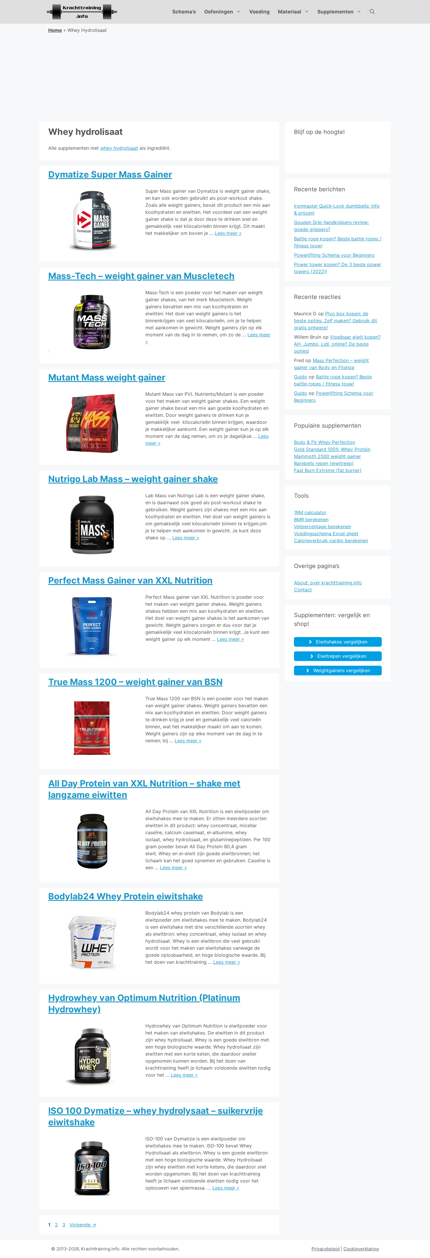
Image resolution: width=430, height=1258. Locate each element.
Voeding (259, 12)
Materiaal (289, 12)
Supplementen (335, 12)
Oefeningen (218, 12)
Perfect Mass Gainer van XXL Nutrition (130, 580)
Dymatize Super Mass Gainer (110, 174)
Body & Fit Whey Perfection (324, 442)
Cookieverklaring (361, 1249)
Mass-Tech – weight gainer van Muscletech (141, 276)
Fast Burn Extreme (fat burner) (328, 470)
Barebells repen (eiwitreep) (324, 463)
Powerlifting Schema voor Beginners (334, 255)
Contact (303, 590)
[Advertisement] (215, 78)
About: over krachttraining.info (328, 583)
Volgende (83, 1225)
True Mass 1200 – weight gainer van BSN (135, 682)
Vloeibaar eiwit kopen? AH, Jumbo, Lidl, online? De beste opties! (337, 344)
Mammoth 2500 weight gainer (327, 456)
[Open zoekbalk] (372, 11)
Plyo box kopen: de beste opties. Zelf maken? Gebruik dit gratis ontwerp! (335, 321)
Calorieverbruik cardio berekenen (331, 540)
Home (55, 30)
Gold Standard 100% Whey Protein (332, 449)
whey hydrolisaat (119, 148)
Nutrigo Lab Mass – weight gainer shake (133, 479)
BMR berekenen (311, 519)
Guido (300, 377)
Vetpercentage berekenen (322, 526)
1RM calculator (310, 512)
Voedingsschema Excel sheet (326, 533)
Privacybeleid (326, 1249)
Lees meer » (228, 233)
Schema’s (184, 12)
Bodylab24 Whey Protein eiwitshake (125, 896)
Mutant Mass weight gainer (106, 377)
